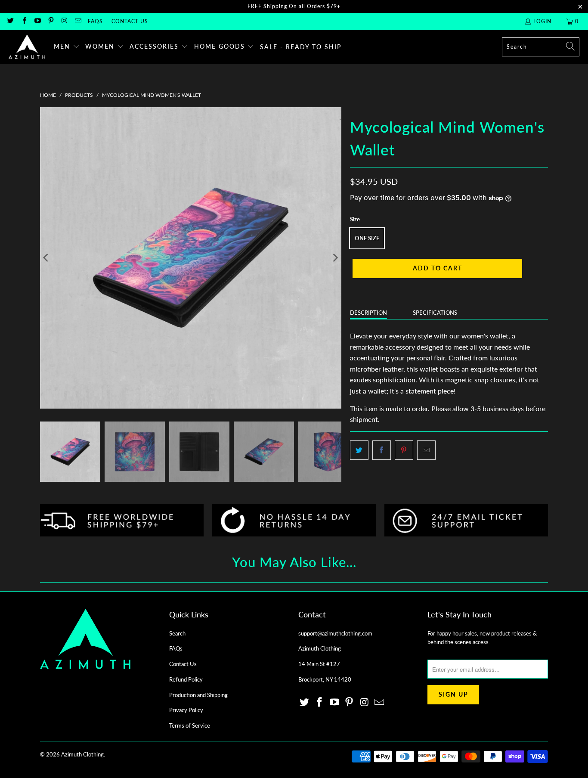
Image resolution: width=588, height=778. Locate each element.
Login (542, 21)
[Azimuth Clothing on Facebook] (23, 21)
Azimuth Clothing (82, 754)
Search (177, 633)
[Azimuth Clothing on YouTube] (37, 21)
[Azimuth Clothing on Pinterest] (50, 21)
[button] (67, 47)
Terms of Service (189, 725)
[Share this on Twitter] (359, 450)
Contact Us (129, 21)
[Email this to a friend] (426, 450)
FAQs (95, 21)
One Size (367, 238)
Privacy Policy (186, 710)
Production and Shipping (198, 694)
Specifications (435, 312)
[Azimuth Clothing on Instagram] (64, 21)
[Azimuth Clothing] (27, 46)
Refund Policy (186, 679)
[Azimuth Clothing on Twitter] (10, 21)
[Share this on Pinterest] (404, 450)
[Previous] (46, 258)
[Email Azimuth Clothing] (77, 21)
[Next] (335, 258)
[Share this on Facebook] (381, 450)
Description (368, 312)
